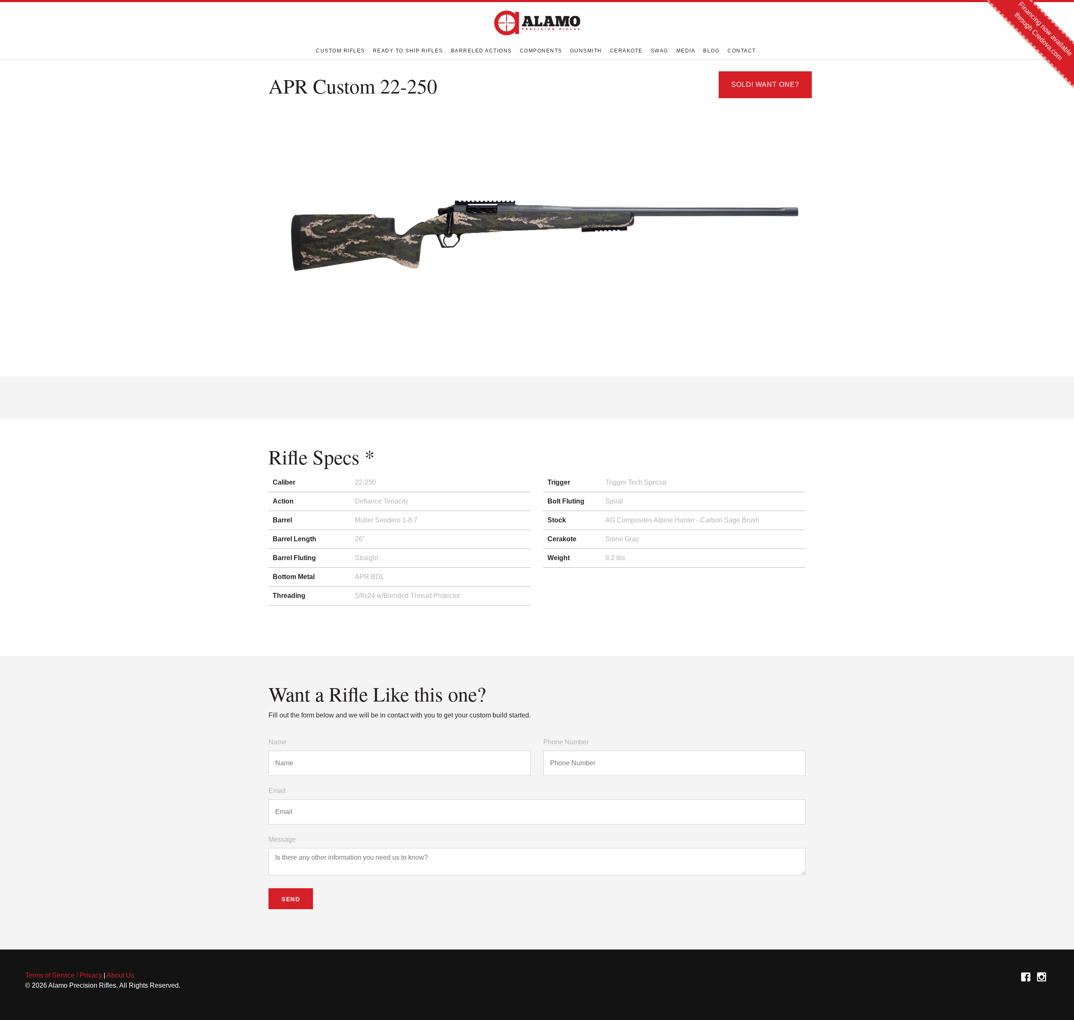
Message (282, 839)
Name (277, 742)
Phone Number (566, 742)
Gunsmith (586, 50)
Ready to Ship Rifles (408, 50)
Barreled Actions (481, 50)
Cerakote (626, 50)
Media (686, 50)
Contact (741, 50)
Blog (711, 50)
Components (541, 50)
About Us (120, 975)
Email (277, 790)
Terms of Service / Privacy (63, 975)
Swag (659, 50)
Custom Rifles (340, 50)
